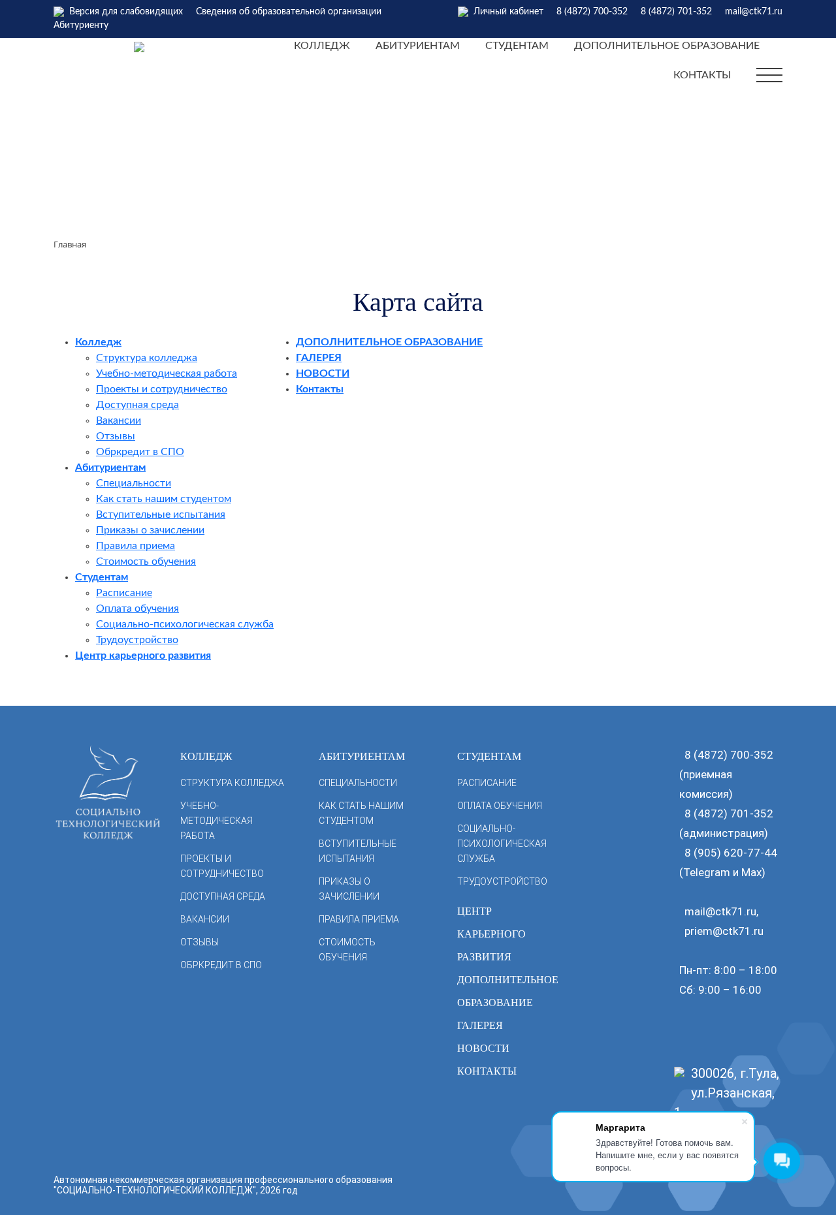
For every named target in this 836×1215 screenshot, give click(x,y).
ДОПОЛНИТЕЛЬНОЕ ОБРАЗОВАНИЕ (667, 45)
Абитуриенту (81, 25)
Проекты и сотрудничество (161, 389)
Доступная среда (137, 405)
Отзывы (115, 436)
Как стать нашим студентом (163, 499)
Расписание (124, 593)
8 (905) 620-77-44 (730, 852)
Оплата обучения (137, 608)
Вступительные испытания (160, 514)
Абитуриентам (418, 45)
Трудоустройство (137, 640)
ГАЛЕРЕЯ (319, 358)
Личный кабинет (508, 11)
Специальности (133, 483)
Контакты (702, 75)
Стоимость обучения (146, 561)
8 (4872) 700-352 (592, 11)
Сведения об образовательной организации (288, 11)
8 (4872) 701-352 (676, 11)
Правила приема (135, 546)
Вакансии (118, 420)
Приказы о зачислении (150, 530)
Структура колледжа (146, 358)
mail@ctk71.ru (753, 11)
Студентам (517, 45)
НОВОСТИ (322, 373)
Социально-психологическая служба (185, 624)
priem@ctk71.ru (724, 931)
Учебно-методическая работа (166, 373)
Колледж (322, 45)
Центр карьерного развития (143, 655)
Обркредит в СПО (140, 452)
